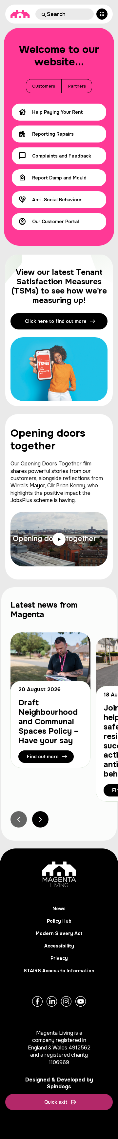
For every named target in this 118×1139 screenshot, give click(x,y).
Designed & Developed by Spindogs (59, 1083)
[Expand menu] (102, 14)
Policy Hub (59, 921)
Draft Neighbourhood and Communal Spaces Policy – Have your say (48, 721)
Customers (43, 86)
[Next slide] (40, 819)
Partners (77, 86)
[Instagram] (66, 1001)
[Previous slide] (18, 819)
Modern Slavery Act (59, 933)
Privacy (59, 958)
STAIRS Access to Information (59, 971)
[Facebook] (37, 1001)
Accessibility (59, 946)
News (59, 909)
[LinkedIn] (52, 1001)
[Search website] (43, 14)
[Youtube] (80, 1001)
